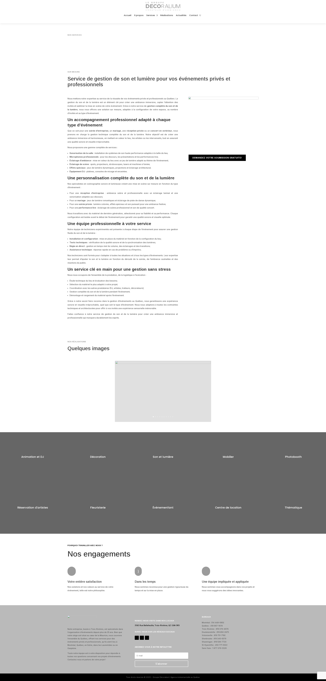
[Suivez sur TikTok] (168, 20)
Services (150, 15)
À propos (139, 15)
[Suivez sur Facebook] (158, 20)
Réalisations (166, 15)
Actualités (181, 15)
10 (172, 416)
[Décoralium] (163, 363)
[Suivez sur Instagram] (163, 20)
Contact (193, 15)
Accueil (127, 15)
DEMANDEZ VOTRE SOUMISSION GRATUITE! (217, 157)
